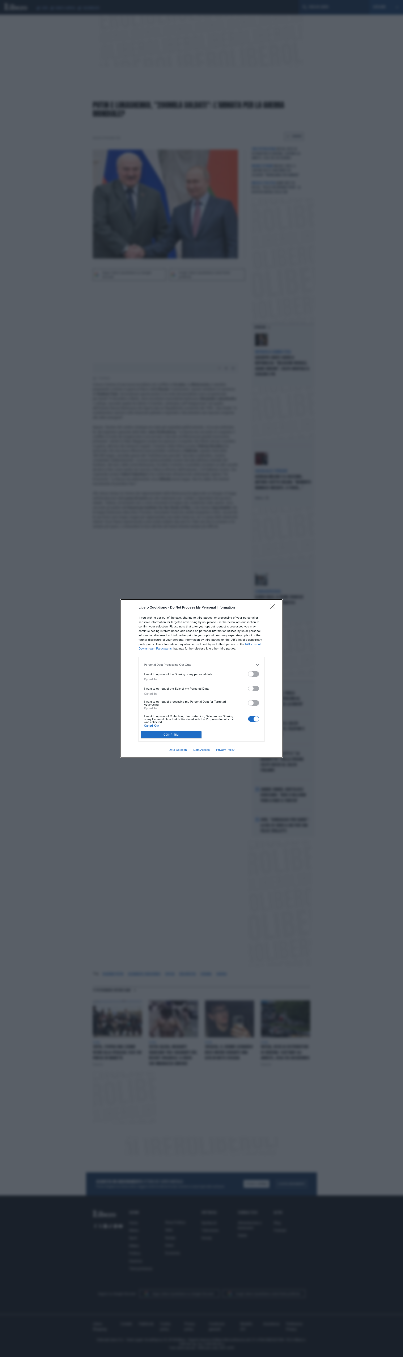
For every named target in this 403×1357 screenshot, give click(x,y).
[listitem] (201, 665)
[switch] (253, 674)
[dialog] (201, 679)
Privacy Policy (225, 749)
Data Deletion (178, 749)
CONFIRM (171, 734)
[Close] (274, 608)
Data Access (201, 749)
